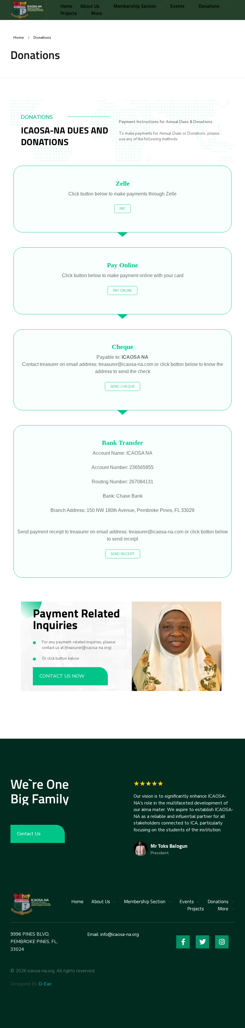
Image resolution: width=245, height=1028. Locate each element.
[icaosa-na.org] (30, 903)
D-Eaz (45, 984)
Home (18, 37)
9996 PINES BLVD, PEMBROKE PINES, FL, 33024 (34, 941)
